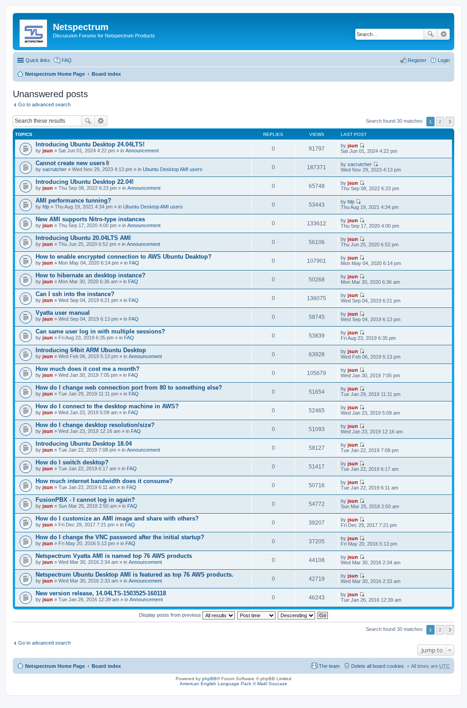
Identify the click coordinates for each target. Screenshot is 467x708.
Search (430, 34)
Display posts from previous (170, 615)
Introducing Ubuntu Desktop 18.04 (84, 443)
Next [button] (450, 121)
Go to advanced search (44, 104)
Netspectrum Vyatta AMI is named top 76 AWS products (114, 555)
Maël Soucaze (272, 683)
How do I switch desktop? (72, 462)
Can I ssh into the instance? (75, 294)
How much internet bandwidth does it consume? (104, 481)
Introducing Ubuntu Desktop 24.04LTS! (90, 144)
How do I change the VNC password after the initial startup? (120, 537)
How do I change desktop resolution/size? (95, 425)
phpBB (209, 678)
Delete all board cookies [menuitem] (377, 666)
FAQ (134, 263)
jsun (47, 150)
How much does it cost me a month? (88, 368)
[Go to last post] (361, 145)
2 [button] (440, 121)
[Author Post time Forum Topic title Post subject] (256, 615)
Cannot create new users (70, 163)
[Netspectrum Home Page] (34, 31)
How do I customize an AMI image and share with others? (117, 518)
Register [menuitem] (417, 60)
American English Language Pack (215, 683)
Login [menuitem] (444, 60)
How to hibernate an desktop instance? (90, 275)
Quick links (38, 60)
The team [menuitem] (329, 666)
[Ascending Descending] (297, 615)
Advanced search (443, 34)
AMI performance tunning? (73, 200)
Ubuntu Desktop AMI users (172, 169)
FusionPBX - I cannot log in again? (85, 499)
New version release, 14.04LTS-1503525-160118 (101, 593)
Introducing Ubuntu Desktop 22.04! (85, 181)
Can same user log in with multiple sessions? (100, 331)
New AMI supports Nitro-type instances (90, 219)
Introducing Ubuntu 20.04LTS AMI (83, 237)
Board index (106, 74)
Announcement (142, 150)
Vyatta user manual (63, 312)
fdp (45, 206)
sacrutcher (54, 169)
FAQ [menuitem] (67, 60)
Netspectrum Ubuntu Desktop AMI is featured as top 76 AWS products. (135, 574)
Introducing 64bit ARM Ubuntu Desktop (91, 350)
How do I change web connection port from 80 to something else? (129, 387)
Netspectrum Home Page (55, 74)
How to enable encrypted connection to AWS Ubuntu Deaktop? (124, 256)
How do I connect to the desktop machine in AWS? (107, 406)
